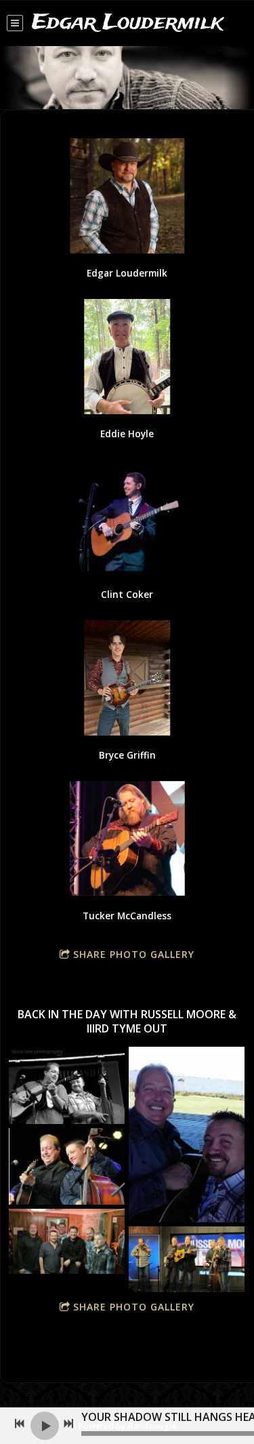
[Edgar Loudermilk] (126, 196)
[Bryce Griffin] (126, 678)
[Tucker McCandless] (126, 838)
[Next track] (68, 1424)
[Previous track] (20, 1424)
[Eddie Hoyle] (126, 356)
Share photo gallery (133, 954)
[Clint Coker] (126, 517)
